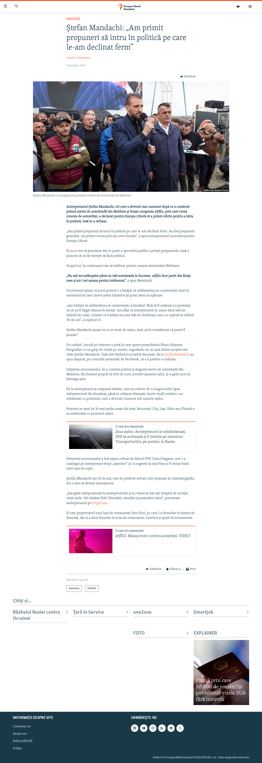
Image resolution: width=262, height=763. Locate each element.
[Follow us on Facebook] (134, 728)
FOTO (139, 633)
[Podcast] (250, 6)
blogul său (99, 503)
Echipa (17, 748)
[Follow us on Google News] (171, 728)
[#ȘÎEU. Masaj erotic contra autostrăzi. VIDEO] (90, 541)
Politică (73, 19)
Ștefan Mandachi (176, 354)
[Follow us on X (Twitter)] (180, 728)
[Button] (188, 76)
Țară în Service (88, 612)
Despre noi (20, 734)
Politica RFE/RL (23, 741)
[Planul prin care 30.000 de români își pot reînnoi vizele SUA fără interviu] (221, 672)
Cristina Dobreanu (78, 58)
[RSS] (162, 728)
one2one (142, 612)
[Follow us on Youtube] (143, 728)
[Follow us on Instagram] (153, 728)
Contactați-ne (22, 726)
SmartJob (203, 612)
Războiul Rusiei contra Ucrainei (36, 615)
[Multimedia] (238, 6)
